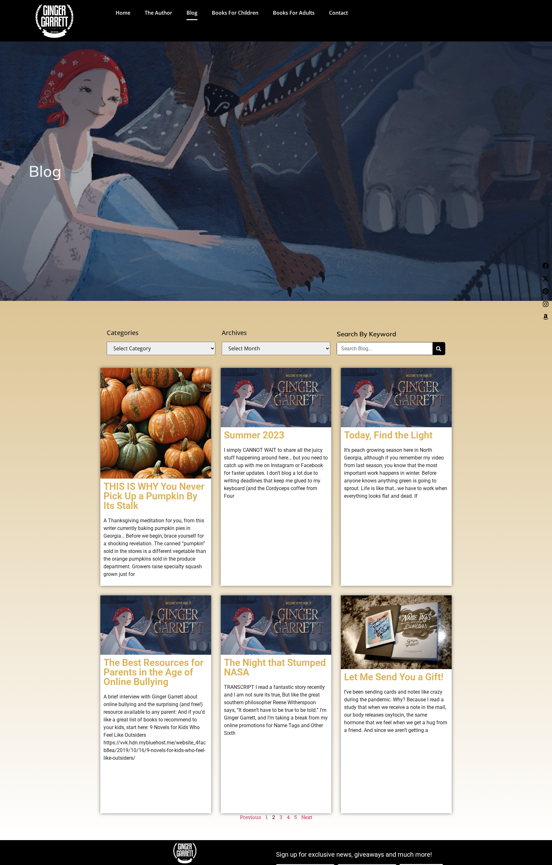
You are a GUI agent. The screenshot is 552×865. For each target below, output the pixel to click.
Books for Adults (294, 12)
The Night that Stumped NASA (275, 667)
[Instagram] (545, 304)
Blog (192, 12)
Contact (338, 12)
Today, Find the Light (388, 435)
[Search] (439, 348)
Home (123, 12)
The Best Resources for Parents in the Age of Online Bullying (153, 672)
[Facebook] (545, 265)
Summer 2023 (254, 435)
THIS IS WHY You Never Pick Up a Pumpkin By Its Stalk (153, 496)
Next (306, 817)
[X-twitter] (545, 278)
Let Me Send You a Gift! (393, 676)
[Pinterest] (545, 291)
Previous (250, 817)
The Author (158, 12)
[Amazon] (545, 316)
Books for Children (235, 12)
